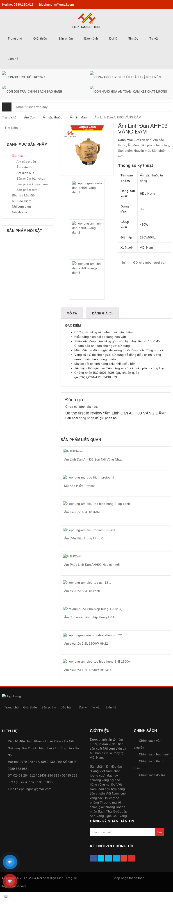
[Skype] (116, 858)
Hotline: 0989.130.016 (18, 4)
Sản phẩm (65, 38)
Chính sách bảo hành (154, 754)
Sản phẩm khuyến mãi (134, 150)
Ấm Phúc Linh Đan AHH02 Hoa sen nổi (92, 564)
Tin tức (133, 38)
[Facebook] (93, 858)
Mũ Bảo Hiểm (21, 201)
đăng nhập (86, 418)
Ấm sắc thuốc (52, 117)
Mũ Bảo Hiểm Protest (79, 486)
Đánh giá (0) (102, 313)
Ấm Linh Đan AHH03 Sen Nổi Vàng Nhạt (93, 459)
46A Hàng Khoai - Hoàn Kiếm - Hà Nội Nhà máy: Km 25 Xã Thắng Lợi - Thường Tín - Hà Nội (43, 748)
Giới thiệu (40, 38)
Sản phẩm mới (26, 189)
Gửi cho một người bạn (149, 262)
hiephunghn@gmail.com (56, 4)
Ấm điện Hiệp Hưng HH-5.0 (83, 538)
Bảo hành (91, 38)
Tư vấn (154, 38)
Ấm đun (29, 117)
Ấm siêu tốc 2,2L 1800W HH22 (86, 643)
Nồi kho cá (19, 212)
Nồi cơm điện (21, 206)
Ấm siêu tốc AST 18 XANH (83, 512)
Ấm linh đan (78, 117)
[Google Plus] (124, 858)
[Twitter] (101, 858)
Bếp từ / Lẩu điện (24, 195)
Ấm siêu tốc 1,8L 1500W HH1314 (88, 670)
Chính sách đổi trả (152, 775)
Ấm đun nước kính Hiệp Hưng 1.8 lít (90, 617)
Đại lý (113, 38)
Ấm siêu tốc (24, 167)
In (123, 262)
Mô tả (72, 313)
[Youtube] (131, 858)
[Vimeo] (108, 858)
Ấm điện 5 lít (25, 173)
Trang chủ (15, 38)
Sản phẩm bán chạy (155, 145)
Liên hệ (13, 58)
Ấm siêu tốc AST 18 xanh (82, 591)
